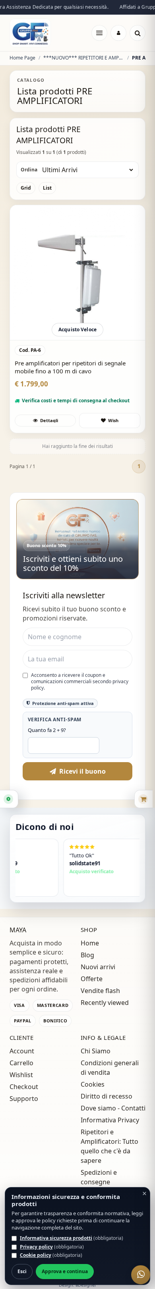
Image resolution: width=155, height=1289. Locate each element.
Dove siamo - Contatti (113, 1108)
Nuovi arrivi (98, 966)
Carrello (21, 1062)
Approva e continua (65, 1271)
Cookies (93, 1084)
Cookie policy (35, 1255)
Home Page (22, 58)
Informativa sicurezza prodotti (56, 1238)
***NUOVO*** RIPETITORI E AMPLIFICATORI (83, 58)
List (47, 187)
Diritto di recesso (106, 1096)
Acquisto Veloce (77, 329)
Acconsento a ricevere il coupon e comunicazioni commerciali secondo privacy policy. (79, 681)
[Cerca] (137, 33)
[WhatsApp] (140, 1274)
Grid (26, 187)
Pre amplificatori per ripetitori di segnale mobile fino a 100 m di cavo (70, 367)
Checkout (24, 1086)
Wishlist (21, 1074)
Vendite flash (100, 990)
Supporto (24, 1098)
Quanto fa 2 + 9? (47, 730)
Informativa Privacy (110, 1120)
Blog (87, 955)
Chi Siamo (95, 1051)
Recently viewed (105, 1002)
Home (90, 943)
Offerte (92, 978)
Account (22, 1051)
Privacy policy (36, 1246)
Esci (22, 1271)
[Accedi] (118, 33)
